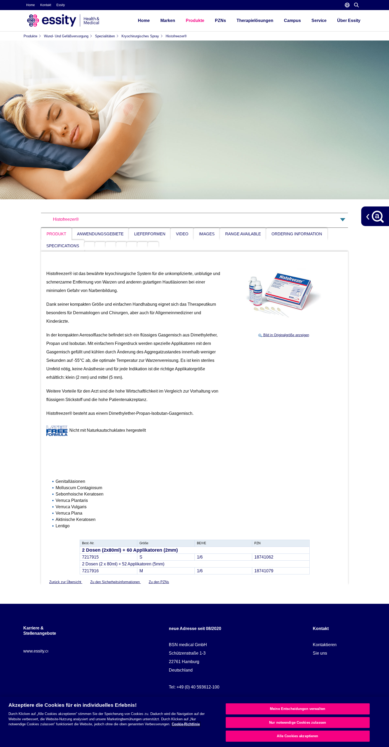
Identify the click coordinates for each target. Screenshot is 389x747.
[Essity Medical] (75, 20)
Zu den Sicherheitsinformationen (115, 582)
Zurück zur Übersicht (65, 582)
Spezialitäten (105, 36)
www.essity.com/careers (45, 651)
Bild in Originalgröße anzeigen (285, 335)
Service (319, 20)
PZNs (220, 20)
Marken (167, 20)
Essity (60, 5)
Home (30, 5)
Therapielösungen (255, 20)
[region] (194, 722)
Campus (292, 20)
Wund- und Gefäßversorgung (66, 36)
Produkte (195, 20)
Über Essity (348, 20)
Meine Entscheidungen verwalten (297, 709)
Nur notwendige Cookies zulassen (297, 722)
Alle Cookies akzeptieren (297, 736)
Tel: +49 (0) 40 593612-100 (194, 687)
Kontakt (45, 5)
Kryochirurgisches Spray (140, 36)
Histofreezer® (176, 36)
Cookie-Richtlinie (186, 724)
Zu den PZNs (159, 582)
